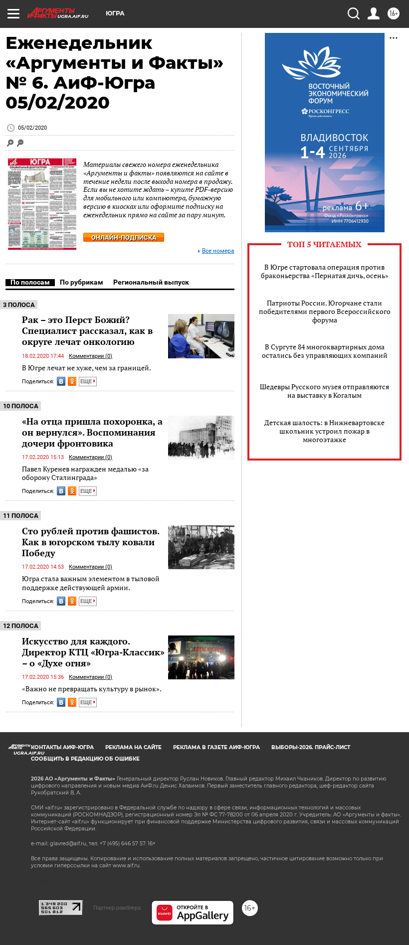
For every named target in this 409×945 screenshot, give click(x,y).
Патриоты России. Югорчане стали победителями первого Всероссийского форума (325, 311)
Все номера (218, 251)
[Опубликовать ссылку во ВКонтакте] (61, 381)
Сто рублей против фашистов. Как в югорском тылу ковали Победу (90, 542)
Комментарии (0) (90, 356)
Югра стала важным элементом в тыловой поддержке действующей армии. (91, 583)
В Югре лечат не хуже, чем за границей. (86, 367)
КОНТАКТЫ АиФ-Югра (62, 747)
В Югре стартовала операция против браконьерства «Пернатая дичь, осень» (325, 271)
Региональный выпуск (151, 282)
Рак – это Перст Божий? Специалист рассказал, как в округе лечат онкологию (87, 330)
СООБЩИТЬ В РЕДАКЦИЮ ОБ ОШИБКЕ (85, 759)
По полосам (30, 282)
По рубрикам (81, 282)
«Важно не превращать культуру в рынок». (92, 688)
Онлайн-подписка (124, 237)
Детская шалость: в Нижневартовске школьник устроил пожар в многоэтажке (324, 431)
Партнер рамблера (117, 908)
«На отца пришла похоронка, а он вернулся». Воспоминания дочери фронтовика (92, 432)
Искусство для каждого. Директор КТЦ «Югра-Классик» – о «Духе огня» (93, 652)
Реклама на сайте (133, 747)
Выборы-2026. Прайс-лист (310, 747)
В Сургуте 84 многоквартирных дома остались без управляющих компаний (325, 350)
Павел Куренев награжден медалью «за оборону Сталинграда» (85, 473)
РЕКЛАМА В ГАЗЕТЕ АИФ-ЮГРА (216, 747)
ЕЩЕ (86, 381)
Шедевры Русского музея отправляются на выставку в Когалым (324, 390)
